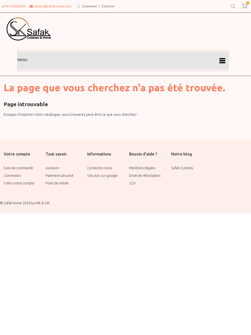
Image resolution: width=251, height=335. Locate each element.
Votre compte (17, 154)
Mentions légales (142, 168)
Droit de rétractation (145, 176)
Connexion (89, 6)
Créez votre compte (19, 183)
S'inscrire (107, 6)
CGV (132, 183)
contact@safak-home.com (52, 6)
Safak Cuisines (182, 168)
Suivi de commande (18, 168)
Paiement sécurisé (60, 176)
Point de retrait (57, 183)
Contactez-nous (99, 168)
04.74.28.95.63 (14, 6)
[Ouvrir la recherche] (233, 6)
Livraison (52, 168)
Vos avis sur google (102, 176)
